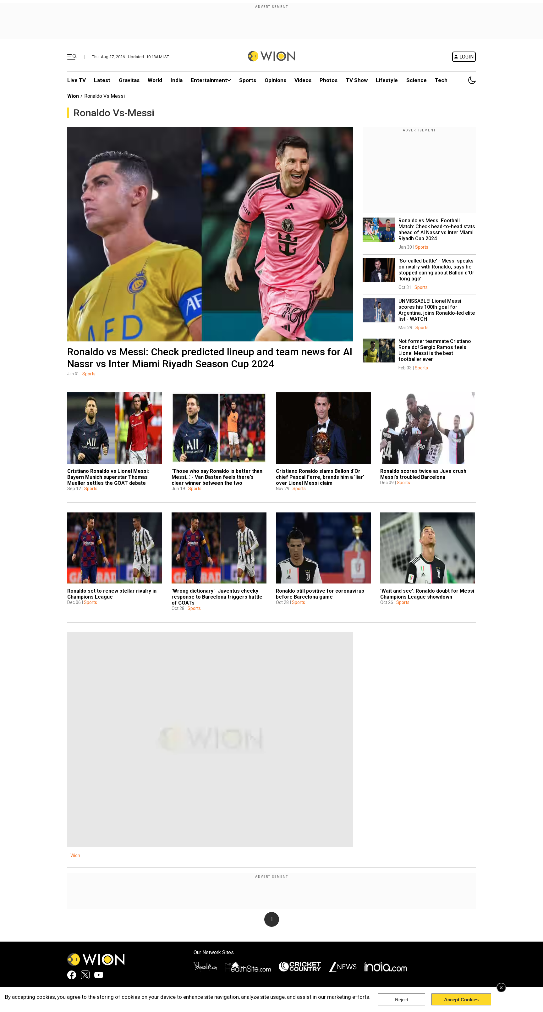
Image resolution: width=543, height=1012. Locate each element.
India (177, 80)
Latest (102, 80)
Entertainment (209, 80)
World (155, 80)
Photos (328, 80)
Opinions (275, 80)
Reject (401, 999)
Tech (441, 80)
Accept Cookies (461, 999)
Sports (247, 80)
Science (416, 80)
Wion (73, 96)
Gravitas (129, 80)
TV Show (357, 80)
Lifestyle (387, 80)
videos (302, 80)
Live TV (76, 80)
